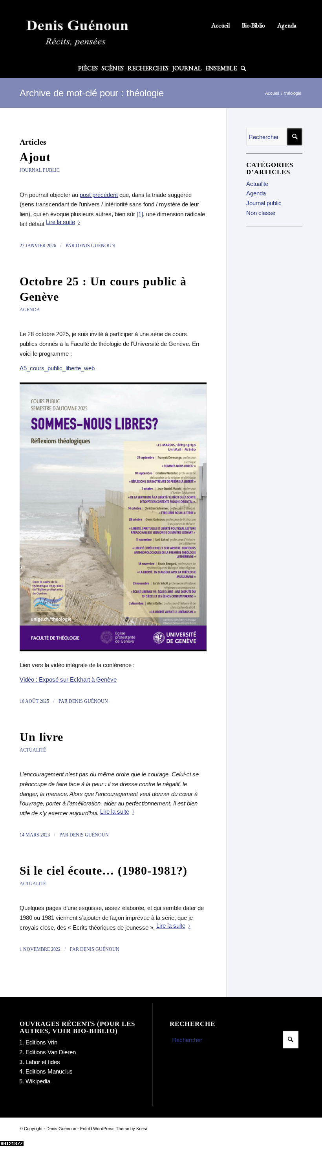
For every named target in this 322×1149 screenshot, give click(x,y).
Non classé (260, 213)
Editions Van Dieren (51, 1052)
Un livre (41, 736)
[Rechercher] (242, 68)
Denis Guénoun (95, 245)
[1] (140, 214)
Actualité (33, 750)
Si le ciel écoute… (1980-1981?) (103, 870)
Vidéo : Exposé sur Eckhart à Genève (68, 679)
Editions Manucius (49, 1071)
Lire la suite (60, 222)
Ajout (35, 157)
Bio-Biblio (253, 25)
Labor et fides (43, 1062)
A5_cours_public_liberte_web (57, 368)
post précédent (99, 194)
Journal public (40, 170)
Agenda (286, 25)
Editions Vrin (41, 1042)
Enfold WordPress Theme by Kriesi (113, 1128)
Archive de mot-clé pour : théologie (92, 93)
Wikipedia (38, 1081)
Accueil (220, 25)
